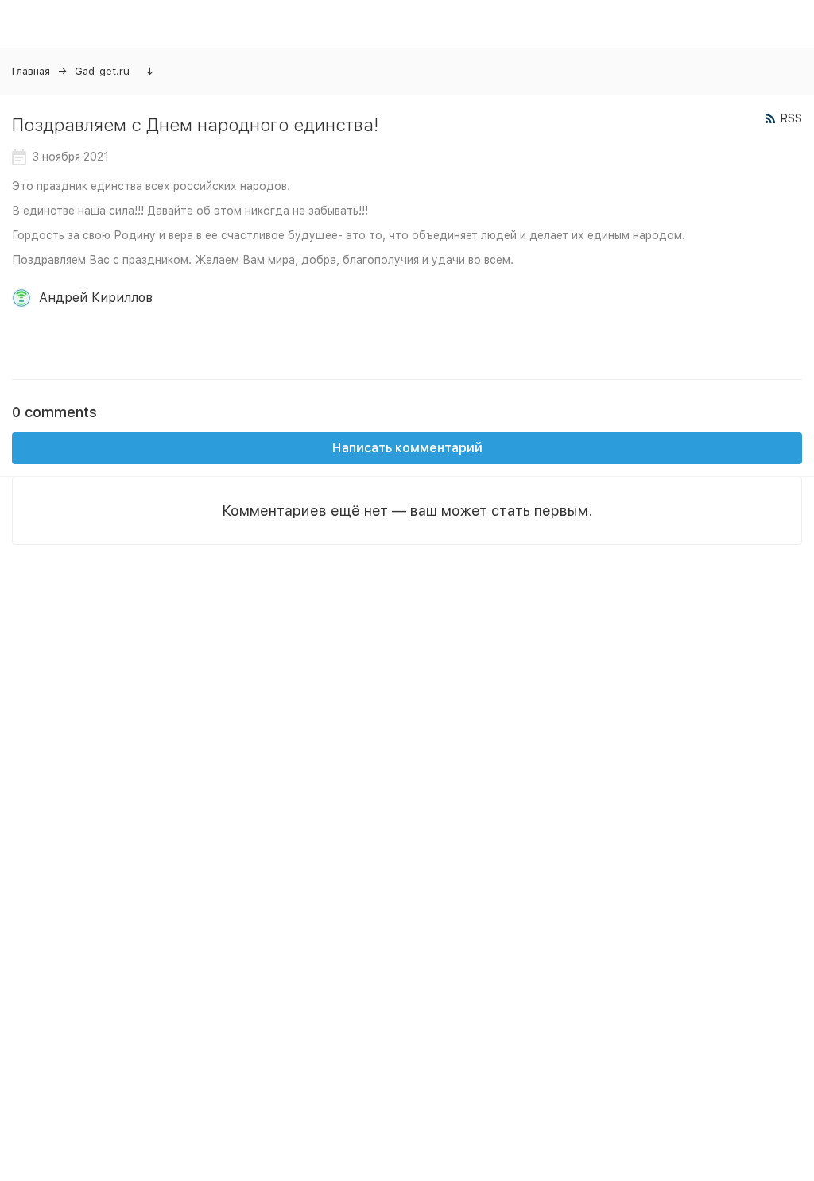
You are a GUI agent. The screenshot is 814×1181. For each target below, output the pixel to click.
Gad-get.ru (102, 71)
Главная (31, 71)
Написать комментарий (407, 447)
